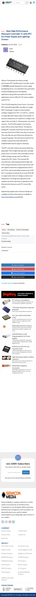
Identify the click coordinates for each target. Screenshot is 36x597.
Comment (5, 250)
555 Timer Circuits (7, 546)
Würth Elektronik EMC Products (22, 326)
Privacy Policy (6, 531)
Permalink (4, 238)
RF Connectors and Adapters (20, 300)
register (9, 283)
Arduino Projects (6, 553)
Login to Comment (19, 265)
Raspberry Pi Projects (25, 553)
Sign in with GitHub (19, 277)
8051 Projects (22, 565)
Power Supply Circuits (25, 550)
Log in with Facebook (19, 273)
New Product (5, 233)
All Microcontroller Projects (7, 579)
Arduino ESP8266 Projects (24, 573)
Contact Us (21, 535)
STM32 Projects (23, 557)
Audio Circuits (6, 550)
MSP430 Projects (7, 557)
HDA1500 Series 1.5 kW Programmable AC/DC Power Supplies (21, 336)
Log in (31, 3)
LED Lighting (11, 229)
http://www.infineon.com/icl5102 (12, 197)
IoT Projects (22, 568)
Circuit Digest (17, 595)
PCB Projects (5, 572)
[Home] (6, 2)
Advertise (4, 538)
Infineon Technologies (22, 229)
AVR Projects (5, 565)
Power (4, 229)
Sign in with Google (19, 269)
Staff (11, 49)
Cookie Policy (22, 531)
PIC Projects (22, 561)
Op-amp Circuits (23, 546)
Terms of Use (5, 535)
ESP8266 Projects (7, 561)
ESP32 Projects (6, 568)
